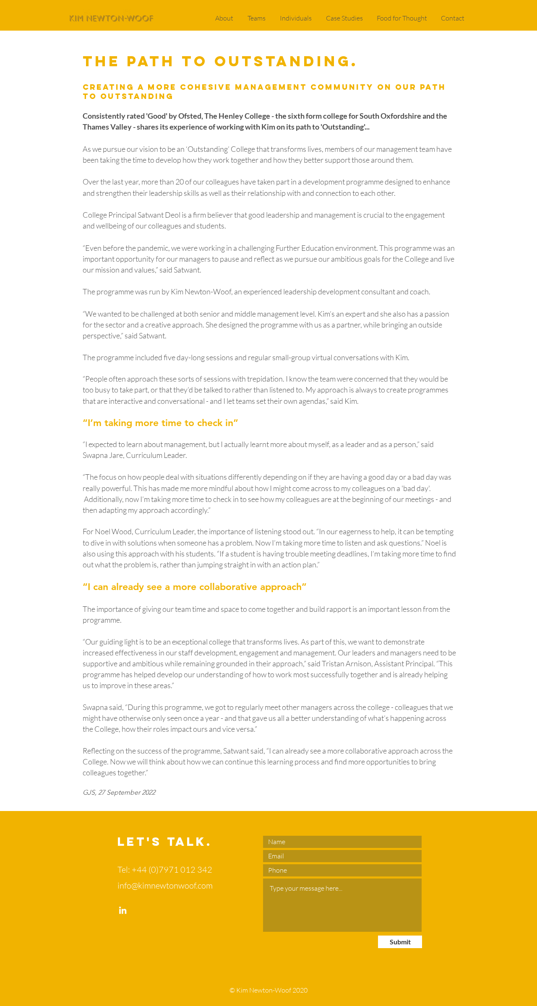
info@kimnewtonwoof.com (165, 885)
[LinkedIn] (122, 910)
